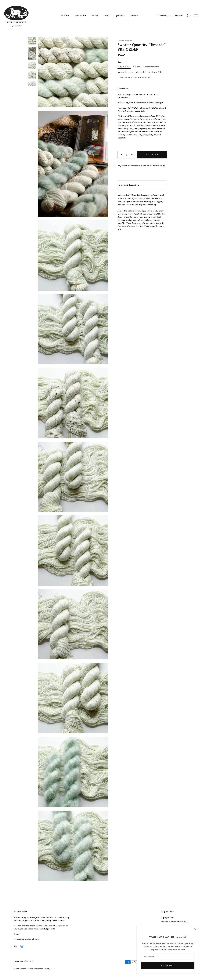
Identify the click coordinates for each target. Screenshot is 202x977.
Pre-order (152, 155)
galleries (119, 15)
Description (122, 88)
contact (134, 15)
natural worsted (142, 77)
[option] (32, 42)
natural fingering (125, 72)
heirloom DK (154, 72)
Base (119, 62)
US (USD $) (162, 15)
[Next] (32, 89)
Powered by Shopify (42, 969)
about (106, 15)
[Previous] (32, 34)
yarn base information (128, 185)
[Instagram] (15, 946)
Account (179, 15)
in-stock (65, 15)
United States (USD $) (22, 961)
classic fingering (151, 67)
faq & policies (167, 917)
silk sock (137, 67)
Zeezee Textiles (124, 40)
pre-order (80, 15)
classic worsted (124, 77)
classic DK (141, 72)
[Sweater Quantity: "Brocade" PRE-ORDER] (32, 41)
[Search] (189, 16)
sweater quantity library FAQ (174, 922)
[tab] (124, 88)
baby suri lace (124, 67)
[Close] (195, 929)
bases (95, 15)
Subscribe (167, 966)
